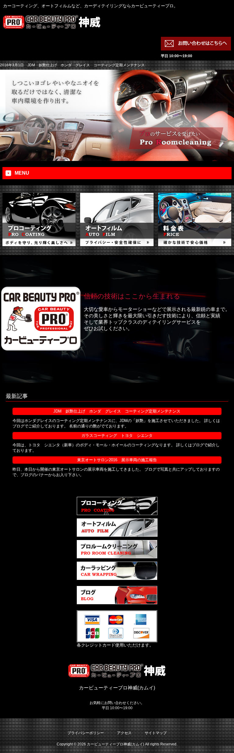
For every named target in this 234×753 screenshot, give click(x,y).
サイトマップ (156, 733)
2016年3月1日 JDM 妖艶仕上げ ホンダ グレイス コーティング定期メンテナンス (72, 65)
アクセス (124, 733)
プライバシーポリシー (85, 733)
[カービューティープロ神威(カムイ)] (52, 26)
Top (219, 738)
